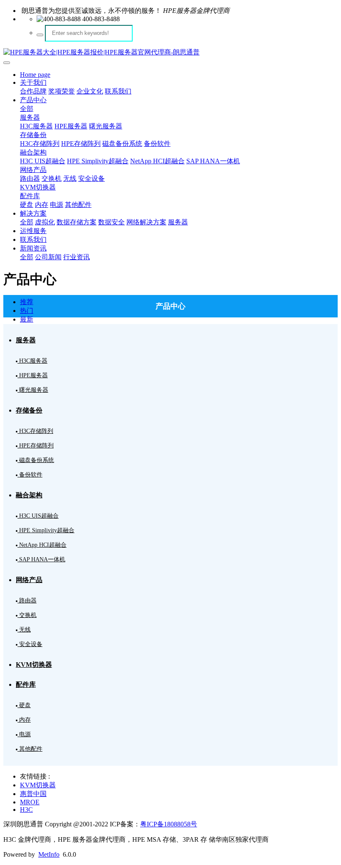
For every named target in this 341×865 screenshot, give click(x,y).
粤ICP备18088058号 (168, 824)
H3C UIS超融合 (42, 161)
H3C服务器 (36, 126)
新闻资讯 (33, 248)
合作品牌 (33, 91)
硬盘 (26, 204)
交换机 (52, 178)
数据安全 (111, 222)
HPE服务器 (70, 126)
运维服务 (33, 230)
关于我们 (33, 82)
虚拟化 (45, 222)
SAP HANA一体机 (213, 161)
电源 (56, 204)
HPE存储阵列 (81, 143)
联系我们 (118, 91)
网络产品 (33, 169)
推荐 (26, 301)
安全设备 (91, 178)
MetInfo (48, 854)
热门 (26, 310)
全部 (26, 108)
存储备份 (33, 134)
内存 (41, 204)
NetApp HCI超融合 (157, 161)
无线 (70, 178)
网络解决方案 (146, 222)
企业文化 (90, 91)
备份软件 (157, 143)
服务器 (30, 117)
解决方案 (33, 213)
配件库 (30, 195)
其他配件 (78, 204)
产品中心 (33, 99)
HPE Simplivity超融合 (97, 161)
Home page (35, 74)
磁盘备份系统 (122, 143)
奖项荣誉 (61, 91)
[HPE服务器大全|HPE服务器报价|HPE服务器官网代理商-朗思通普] (170, 52)
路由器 (30, 178)
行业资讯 (76, 256)
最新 (26, 319)
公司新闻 (48, 256)
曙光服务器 (105, 126)
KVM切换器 (38, 187)
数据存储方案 (76, 222)
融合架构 (33, 152)
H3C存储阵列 (39, 143)
